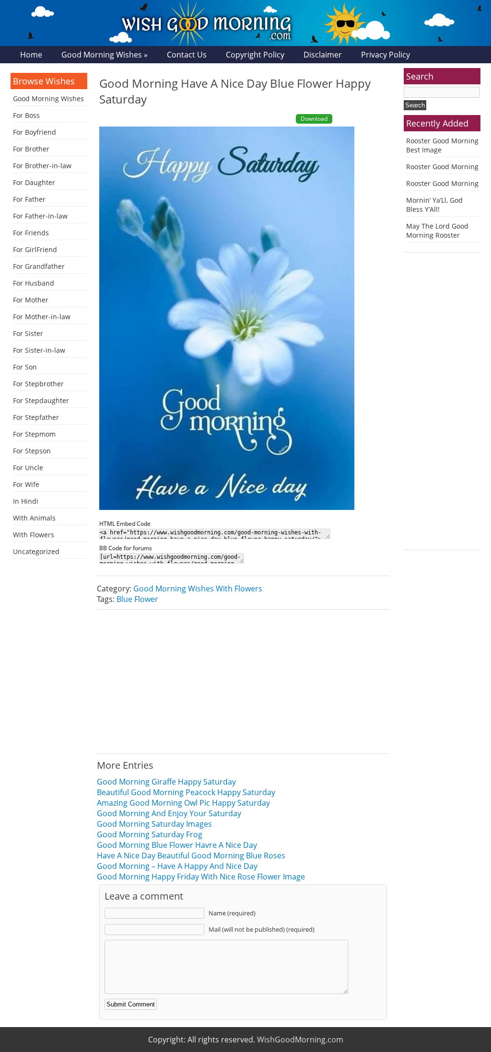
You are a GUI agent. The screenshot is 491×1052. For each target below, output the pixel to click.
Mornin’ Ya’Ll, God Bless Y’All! (434, 205)
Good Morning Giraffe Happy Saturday (166, 781)
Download (314, 119)
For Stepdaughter (41, 400)
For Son (25, 366)
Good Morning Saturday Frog (149, 834)
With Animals (34, 517)
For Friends (31, 232)
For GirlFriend (35, 249)
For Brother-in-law (42, 165)
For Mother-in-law (41, 316)
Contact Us (187, 54)
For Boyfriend (34, 132)
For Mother (30, 299)
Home (31, 54)
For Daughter (34, 182)
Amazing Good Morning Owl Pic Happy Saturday (183, 803)
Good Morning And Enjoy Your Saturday (169, 813)
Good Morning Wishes (48, 98)
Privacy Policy (385, 54)
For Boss (26, 115)
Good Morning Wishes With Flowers (197, 588)
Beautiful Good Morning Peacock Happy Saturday (186, 792)
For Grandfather (39, 266)
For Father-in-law (40, 215)
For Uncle (28, 467)
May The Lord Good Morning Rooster (437, 230)
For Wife (26, 484)
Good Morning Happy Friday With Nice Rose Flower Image (201, 876)
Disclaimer (323, 54)
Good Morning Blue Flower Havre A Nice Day (177, 845)
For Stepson (32, 450)
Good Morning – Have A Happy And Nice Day (177, 866)
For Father (29, 199)
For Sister (28, 333)
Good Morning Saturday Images (154, 824)
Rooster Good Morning (442, 166)
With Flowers (33, 534)
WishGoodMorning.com (300, 1039)
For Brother (31, 148)
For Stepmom (34, 434)
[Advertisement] (243, 681)
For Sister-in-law (39, 350)
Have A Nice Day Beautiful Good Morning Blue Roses (191, 855)
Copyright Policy (255, 54)
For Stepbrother (38, 383)
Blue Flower (137, 599)
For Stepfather (36, 417)
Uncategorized (36, 551)
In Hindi (25, 501)
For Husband (33, 283)
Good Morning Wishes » (104, 54)
